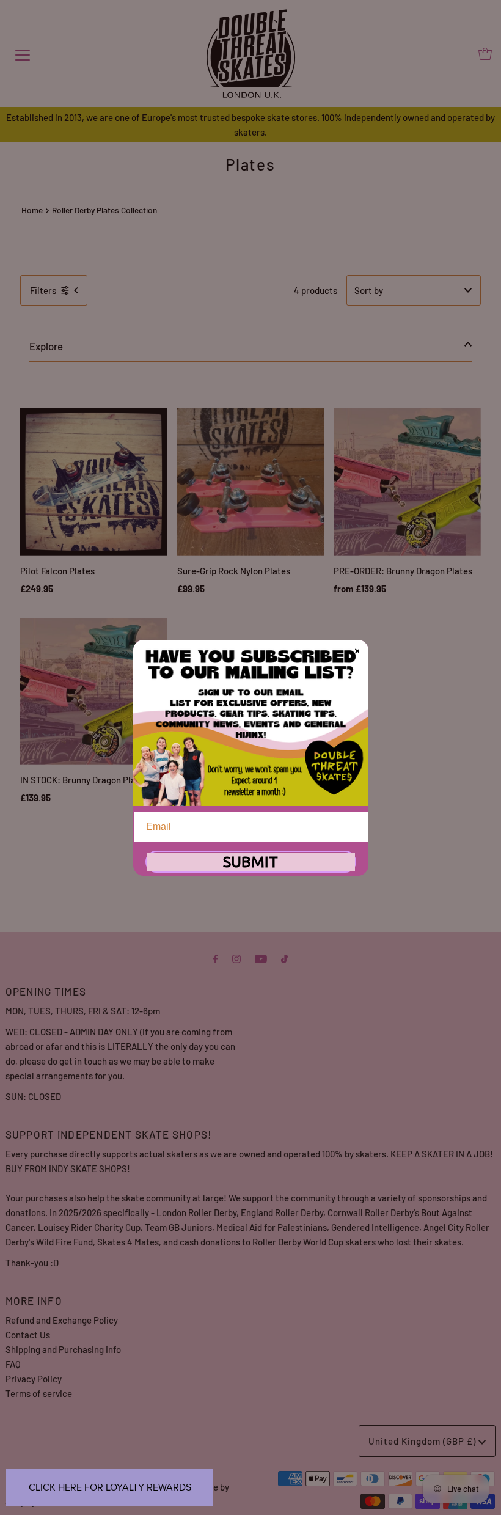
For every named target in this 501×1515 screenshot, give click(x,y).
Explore (46, 346)
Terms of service (38, 1393)
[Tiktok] (284, 957)
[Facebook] (215, 957)
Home (32, 210)
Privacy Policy (33, 1378)
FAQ (13, 1364)
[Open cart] (485, 54)
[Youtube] (261, 957)
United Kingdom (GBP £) (423, 1441)
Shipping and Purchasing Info (63, 1349)
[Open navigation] (22, 54)
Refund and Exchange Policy (61, 1320)
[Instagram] (236, 957)
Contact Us (27, 1334)
